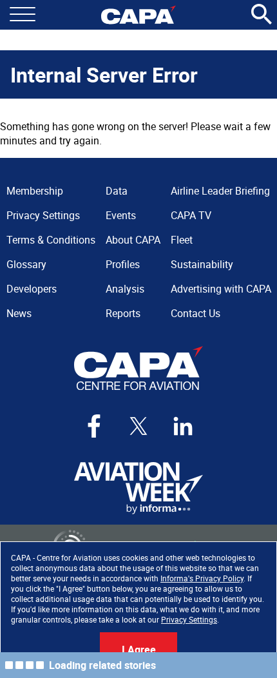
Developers (31, 289)
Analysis (125, 289)
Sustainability (202, 264)
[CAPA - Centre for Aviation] (138, 14)
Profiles (123, 264)
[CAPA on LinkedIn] (182, 426)
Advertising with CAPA (221, 289)
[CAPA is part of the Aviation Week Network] (138, 488)
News (19, 313)
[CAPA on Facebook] (94, 426)
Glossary (26, 264)
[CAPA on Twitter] (138, 426)
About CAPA (133, 240)
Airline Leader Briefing (220, 191)
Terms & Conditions (50, 240)
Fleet (182, 240)
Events (121, 215)
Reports (123, 313)
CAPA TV (191, 215)
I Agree (139, 650)
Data (117, 191)
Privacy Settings (189, 619)
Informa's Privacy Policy (202, 578)
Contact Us (195, 313)
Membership (34, 191)
